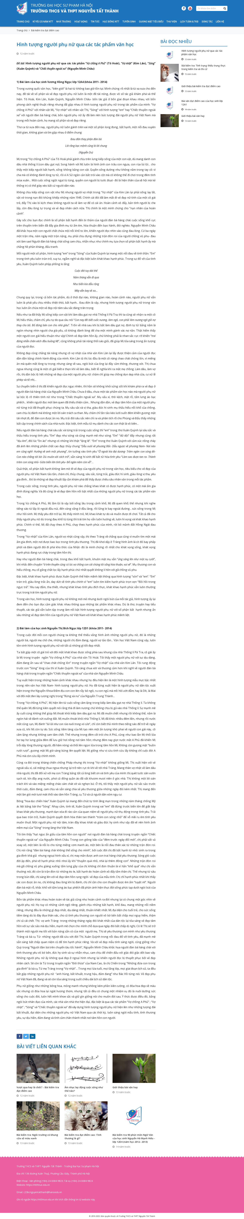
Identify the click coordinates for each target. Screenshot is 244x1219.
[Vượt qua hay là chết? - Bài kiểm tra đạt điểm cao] (38, 1068)
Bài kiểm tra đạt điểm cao (45, 30)
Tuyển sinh (129, 21)
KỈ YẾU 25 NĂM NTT (43, 21)
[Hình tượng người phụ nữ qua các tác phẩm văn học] (171, 55)
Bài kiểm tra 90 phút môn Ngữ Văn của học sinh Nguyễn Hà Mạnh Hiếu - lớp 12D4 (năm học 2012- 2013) (134, 1138)
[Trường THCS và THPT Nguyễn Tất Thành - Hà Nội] (22, 8)
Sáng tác (207, 21)
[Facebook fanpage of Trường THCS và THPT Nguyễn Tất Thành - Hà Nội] (184, 8)
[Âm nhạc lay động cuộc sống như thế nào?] (86, 1068)
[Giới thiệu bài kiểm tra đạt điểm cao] (171, 90)
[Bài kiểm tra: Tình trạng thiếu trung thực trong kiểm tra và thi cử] (171, 73)
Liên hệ (220, 21)
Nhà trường (63, 21)
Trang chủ (23, 21)
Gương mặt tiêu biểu (151, 21)
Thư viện (171, 21)
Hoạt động (80, 21)
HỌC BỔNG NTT (111, 21)
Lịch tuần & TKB (189, 21)
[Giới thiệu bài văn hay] (134, 1068)
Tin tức (95, 21)
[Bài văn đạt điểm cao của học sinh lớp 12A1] (171, 105)
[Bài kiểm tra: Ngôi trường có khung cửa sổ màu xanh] (38, 1115)
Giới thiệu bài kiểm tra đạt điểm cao (200, 86)
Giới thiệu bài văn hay (125, 1087)
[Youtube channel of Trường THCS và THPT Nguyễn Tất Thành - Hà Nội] (190, 8)
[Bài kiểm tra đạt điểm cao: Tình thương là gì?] (86, 1115)
